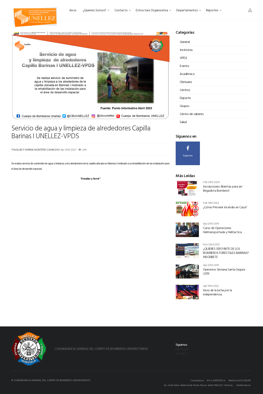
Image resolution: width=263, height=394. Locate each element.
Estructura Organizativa (152, 10)
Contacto (121, 10)
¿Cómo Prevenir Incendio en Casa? (225, 207)
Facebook (182, 348)
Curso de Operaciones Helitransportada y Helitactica (222, 229)
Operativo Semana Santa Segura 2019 (224, 271)
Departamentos (187, 10)
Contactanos (197, 380)
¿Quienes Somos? (95, 10)
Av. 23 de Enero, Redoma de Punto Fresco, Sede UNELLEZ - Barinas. (198, 385)
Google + (182, 353)
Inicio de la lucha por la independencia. (217, 292)
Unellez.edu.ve (243, 385)
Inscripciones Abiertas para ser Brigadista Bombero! (222, 188)
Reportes (212, 10)
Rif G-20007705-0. (216, 380)
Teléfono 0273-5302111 (239, 380)
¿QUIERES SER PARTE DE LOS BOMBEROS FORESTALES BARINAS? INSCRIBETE (226, 252)
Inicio (73, 10)
